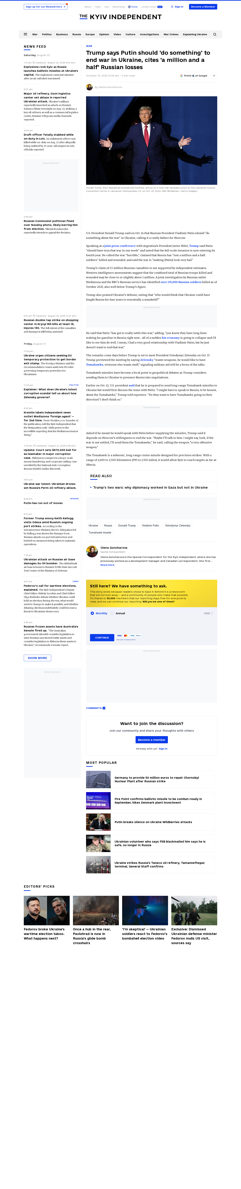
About (88, 7)
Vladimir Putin (150, 525)
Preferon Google (195, 75)
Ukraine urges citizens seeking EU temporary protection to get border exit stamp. (50, 359)
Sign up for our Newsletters (45, 6)
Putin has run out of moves (43, 503)
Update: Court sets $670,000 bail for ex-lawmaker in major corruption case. (50, 453)
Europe (90, 34)
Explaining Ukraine (195, 34)
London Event (149, 7)
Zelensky (146, 359)
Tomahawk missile (100, 532)
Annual (120, 613)
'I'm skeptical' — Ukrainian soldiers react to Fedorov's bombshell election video (144, 933)
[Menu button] (25, 34)
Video (117, 34)
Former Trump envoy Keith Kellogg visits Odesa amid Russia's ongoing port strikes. (48, 522)
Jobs (106, 7)
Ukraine (93, 525)
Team (98, 7)
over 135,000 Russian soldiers (181, 282)
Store (134, 7)
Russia (76, 34)
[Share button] (214, 75)
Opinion (104, 34)
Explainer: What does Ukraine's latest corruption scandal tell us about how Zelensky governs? (50, 393)
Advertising (118, 7)
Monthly (101, 613)
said (131, 385)
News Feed (35, 46)
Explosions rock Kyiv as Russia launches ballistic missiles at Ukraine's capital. (51, 70)
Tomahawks (94, 364)
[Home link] (120, 16)
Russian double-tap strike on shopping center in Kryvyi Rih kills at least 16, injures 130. (51, 324)
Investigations (149, 34)
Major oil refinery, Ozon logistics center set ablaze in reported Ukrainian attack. (47, 97)
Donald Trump (127, 525)
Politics (47, 34)
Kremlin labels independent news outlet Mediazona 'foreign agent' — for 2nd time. (49, 416)
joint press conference (120, 245)
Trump (194, 245)
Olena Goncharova (110, 87)
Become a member (152, 739)
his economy (171, 337)
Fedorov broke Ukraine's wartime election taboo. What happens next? (44, 933)
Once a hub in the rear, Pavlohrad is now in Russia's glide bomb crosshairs (92, 936)
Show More (37, 657)
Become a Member (203, 6)
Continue (102, 637)
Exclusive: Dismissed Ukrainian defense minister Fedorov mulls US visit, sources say (194, 936)
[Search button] (214, 34)
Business (62, 34)
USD (207, 613)
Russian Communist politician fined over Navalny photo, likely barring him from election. (51, 224)
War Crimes (171, 34)
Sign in (163, 748)
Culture (130, 34)
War (35, 34)
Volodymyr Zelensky (178, 525)
